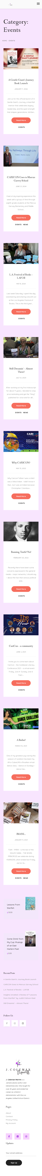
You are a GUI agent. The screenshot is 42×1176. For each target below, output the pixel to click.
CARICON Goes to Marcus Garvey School (21, 984)
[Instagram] (26, 1136)
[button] (38, 3)
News (25, 225)
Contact (9, 1116)
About (8, 1113)
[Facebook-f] (9, 1136)
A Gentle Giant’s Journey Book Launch (20, 979)
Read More (21, 120)
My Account (11, 1123)
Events (21, 127)
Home (4, 41)
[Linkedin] (17, 1136)
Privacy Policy (12, 1120)
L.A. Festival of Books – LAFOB (16, 990)
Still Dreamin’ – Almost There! (16, 1003)
